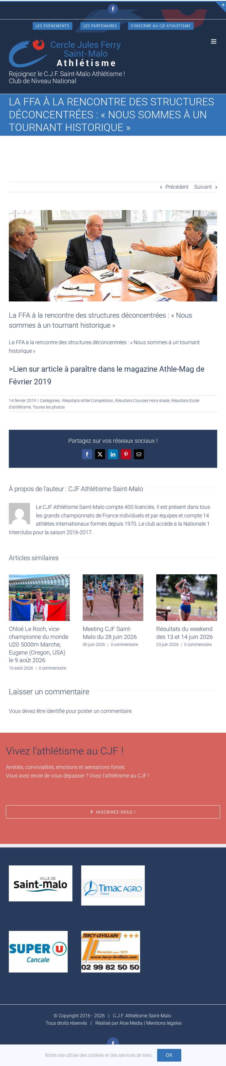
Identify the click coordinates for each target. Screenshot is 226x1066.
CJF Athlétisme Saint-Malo (105, 489)
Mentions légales (164, 1023)
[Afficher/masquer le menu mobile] (214, 41)
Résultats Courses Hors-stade (142, 400)
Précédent (177, 187)
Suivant (203, 187)
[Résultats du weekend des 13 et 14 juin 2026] (186, 577)
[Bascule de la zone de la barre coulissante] (220, 7)
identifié (55, 711)
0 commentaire (52, 668)
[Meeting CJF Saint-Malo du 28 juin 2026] (113, 577)
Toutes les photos (49, 407)
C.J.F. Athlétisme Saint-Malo (142, 1016)
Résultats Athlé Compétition (87, 400)
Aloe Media (131, 1023)
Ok (169, 1055)
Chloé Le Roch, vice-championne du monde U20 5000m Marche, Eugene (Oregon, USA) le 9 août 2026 (38, 644)
